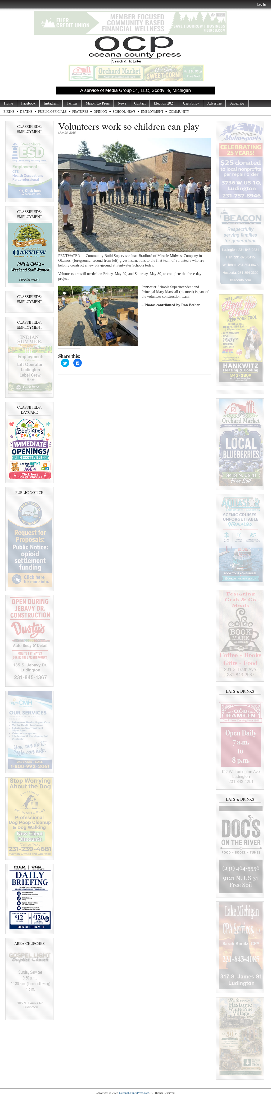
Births (9, 112)
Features (80, 112)
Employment (152, 112)
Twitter (72, 103)
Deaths (26, 112)
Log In (261, 4)
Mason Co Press (98, 103)
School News (124, 112)
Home (8, 103)
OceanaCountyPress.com (134, 1092)
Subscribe (237, 103)
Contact (140, 103)
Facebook (28, 103)
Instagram (51, 103)
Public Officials (52, 112)
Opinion (100, 112)
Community (179, 112)
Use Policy (191, 103)
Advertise (214, 103)
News (122, 103)
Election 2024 (164, 103)
